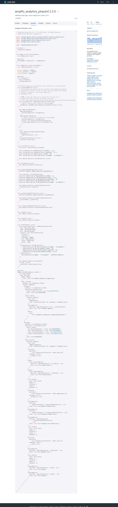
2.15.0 (47, 15)
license (96, 69)
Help (107, 2)
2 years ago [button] (24, 15)
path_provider (91, 86)
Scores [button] (55, 23)
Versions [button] (48, 23)
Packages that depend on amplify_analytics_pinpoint (94, 94)
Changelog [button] (25, 23)
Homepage (90, 59)
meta (88, 85)
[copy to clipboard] (76, 31)
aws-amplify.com (35, 15)
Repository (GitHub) (93, 60)
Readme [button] (17, 23)
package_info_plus (96, 85)
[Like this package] (74, 18)
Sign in (102, 2)
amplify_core (94, 77)
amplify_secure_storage (94, 80)
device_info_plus (91, 83)
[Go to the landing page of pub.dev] (9, 2)
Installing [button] (40, 23)
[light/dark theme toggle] (113, 2)
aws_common (91, 82)
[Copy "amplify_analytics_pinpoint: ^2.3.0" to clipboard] (58, 11)
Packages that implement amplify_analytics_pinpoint (94, 98)
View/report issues (92, 62)
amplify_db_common (93, 79)
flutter (99, 83)
